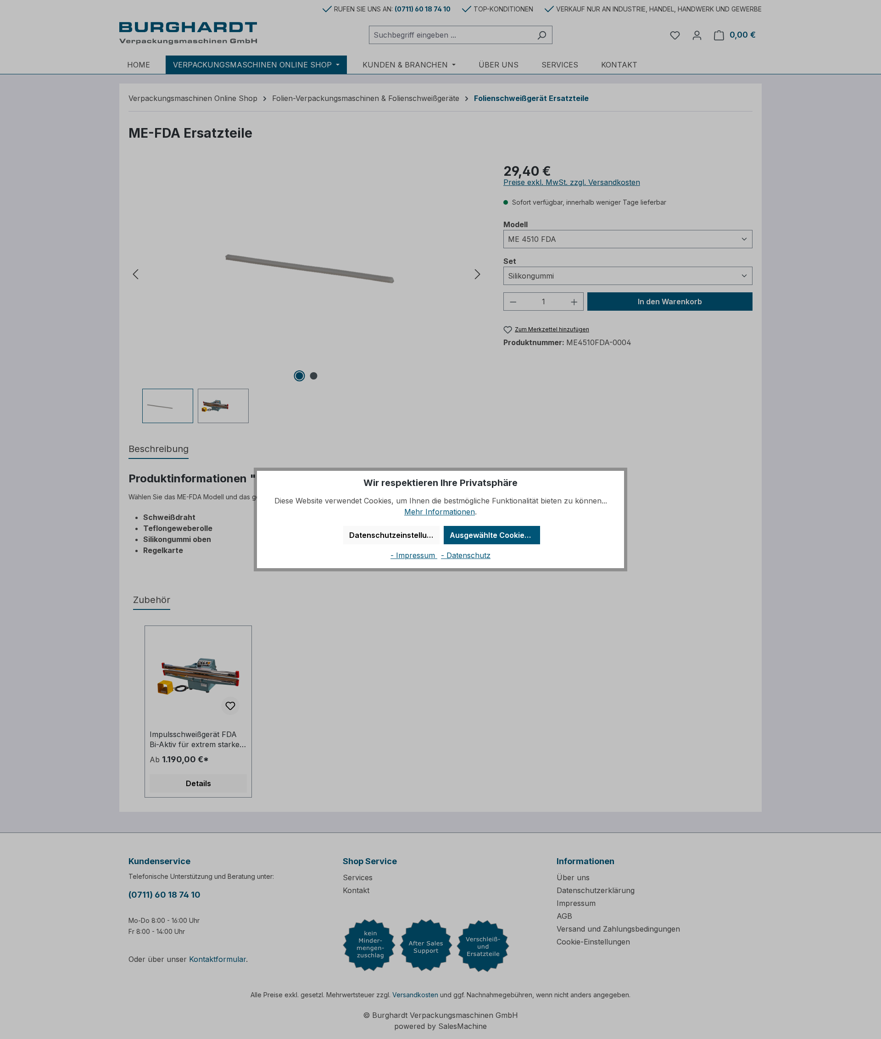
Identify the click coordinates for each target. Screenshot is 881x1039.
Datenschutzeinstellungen (394, 535)
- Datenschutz (466, 555)
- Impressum (413, 555)
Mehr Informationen (439, 511)
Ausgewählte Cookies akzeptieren (495, 535)
